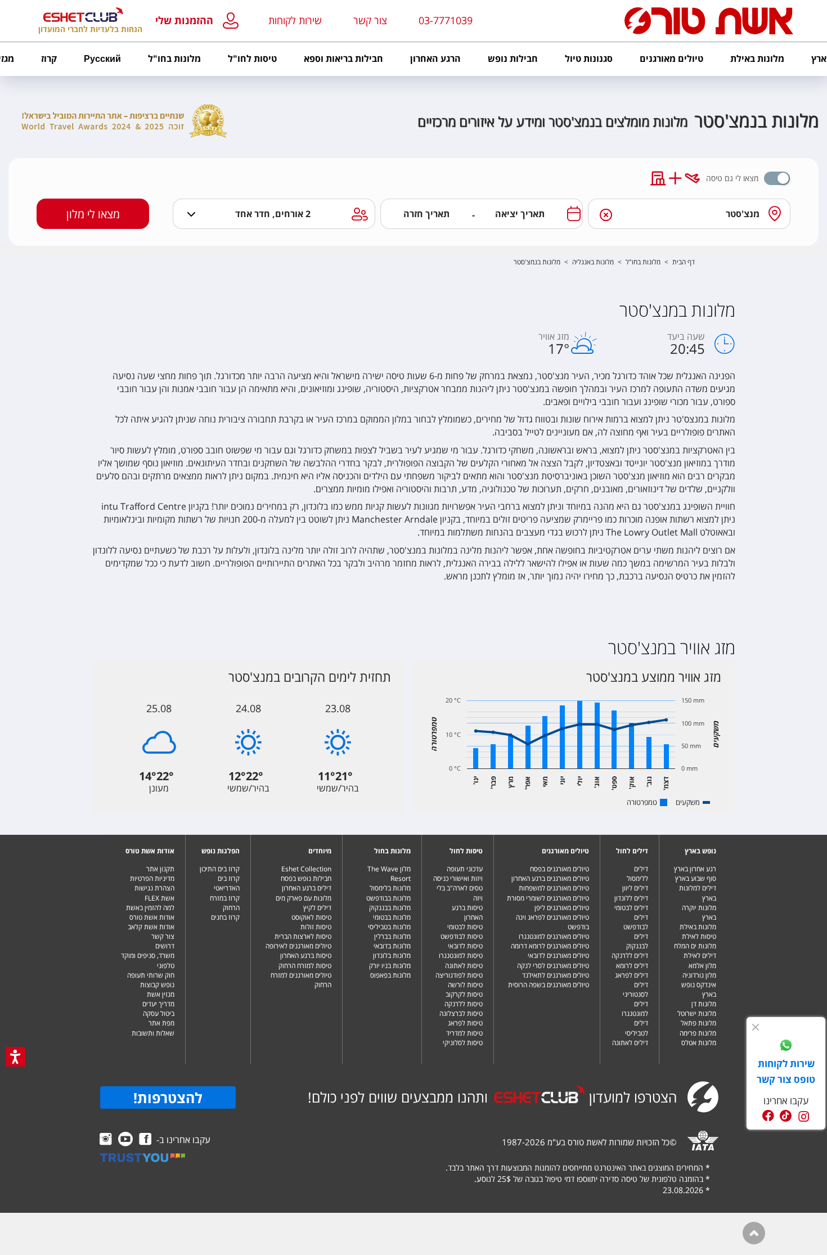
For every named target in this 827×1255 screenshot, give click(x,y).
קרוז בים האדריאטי (227, 883)
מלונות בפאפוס (390, 975)
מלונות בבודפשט (388, 898)
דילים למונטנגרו (635, 1008)
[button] (199, 21)
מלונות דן (703, 1004)
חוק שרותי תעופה (150, 975)
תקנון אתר (160, 869)
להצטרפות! (168, 1097)
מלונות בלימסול (390, 888)
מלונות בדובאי (392, 946)
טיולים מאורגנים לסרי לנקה (553, 965)
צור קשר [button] (370, 20)
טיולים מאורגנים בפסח (559, 869)
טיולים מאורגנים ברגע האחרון (550, 878)
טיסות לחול (466, 851)
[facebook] (768, 1116)
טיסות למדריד (464, 1033)
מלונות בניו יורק (390, 965)
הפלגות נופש (220, 851)
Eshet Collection (306, 869)
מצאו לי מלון (93, 214)
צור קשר (162, 936)
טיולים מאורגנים (565, 851)
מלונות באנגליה (593, 262)
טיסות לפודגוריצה (459, 975)
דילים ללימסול (637, 873)
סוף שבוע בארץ (695, 878)
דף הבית (683, 262)
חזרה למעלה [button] (754, 1233)
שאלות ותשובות (153, 1033)
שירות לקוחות (295, 20)
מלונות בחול (392, 851)
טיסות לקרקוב (464, 994)
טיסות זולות (315, 927)
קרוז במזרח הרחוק (225, 902)
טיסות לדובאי (465, 946)
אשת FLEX (159, 898)
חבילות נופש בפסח (306, 878)
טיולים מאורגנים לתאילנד (555, 975)
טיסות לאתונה (464, 965)
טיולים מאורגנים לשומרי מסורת (548, 898)
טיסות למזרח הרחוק (304, 965)
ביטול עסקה (158, 1013)
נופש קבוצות (157, 984)
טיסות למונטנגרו (461, 955)
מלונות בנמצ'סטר (537, 262)
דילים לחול (632, 851)
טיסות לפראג (465, 1023)
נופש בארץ (700, 851)
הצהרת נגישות (154, 888)
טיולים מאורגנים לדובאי (558, 955)
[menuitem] (757, 59)
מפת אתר (161, 1023)
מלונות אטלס (698, 1042)
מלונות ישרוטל (696, 1013)
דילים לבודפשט (635, 922)
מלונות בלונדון (392, 955)
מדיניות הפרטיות (152, 878)
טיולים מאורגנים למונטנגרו (554, 936)
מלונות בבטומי (392, 917)
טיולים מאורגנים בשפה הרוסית (548, 984)
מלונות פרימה (698, 1033)
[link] (786, 1047)
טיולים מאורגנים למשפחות (554, 888)
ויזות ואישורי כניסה (458, 878)
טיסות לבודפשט (462, 936)
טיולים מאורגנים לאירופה (298, 946)
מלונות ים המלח (695, 946)
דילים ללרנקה (630, 955)
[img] (755, 1027)
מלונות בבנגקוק (390, 907)
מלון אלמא (702, 965)
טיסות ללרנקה (463, 1004)
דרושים (164, 946)
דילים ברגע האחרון (306, 888)
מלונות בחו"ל (643, 262)
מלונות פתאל (698, 1023)
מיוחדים (319, 851)
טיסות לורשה (465, 984)
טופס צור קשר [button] (786, 1079)
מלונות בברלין (392, 936)
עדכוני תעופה (465, 869)
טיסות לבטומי (465, 927)
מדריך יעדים (158, 1004)
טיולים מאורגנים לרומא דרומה (550, 946)
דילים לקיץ (317, 907)
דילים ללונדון (631, 898)
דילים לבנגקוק (637, 941)
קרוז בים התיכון (220, 869)
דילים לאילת (700, 955)
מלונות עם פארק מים (303, 898)
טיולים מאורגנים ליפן (561, 907)
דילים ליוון (635, 888)
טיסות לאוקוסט (311, 917)
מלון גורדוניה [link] (699, 975)
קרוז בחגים (225, 917)
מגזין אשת (160, 994)
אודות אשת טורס (149, 851)
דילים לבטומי (631, 907)
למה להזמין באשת (150, 907)
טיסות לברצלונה (461, 1013)
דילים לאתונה (630, 1042)
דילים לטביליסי (636, 1027)
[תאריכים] (573, 213)
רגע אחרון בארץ (695, 869)
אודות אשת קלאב (151, 927)
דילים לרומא (632, 965)
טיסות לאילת (699, 936)
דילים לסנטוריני (635, 989)
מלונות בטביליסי (389, 927)
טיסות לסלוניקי (463, 1042)
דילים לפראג (631, 975)
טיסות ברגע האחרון (467, 912)
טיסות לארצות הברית (303, 936)
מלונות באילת (698, 927)
